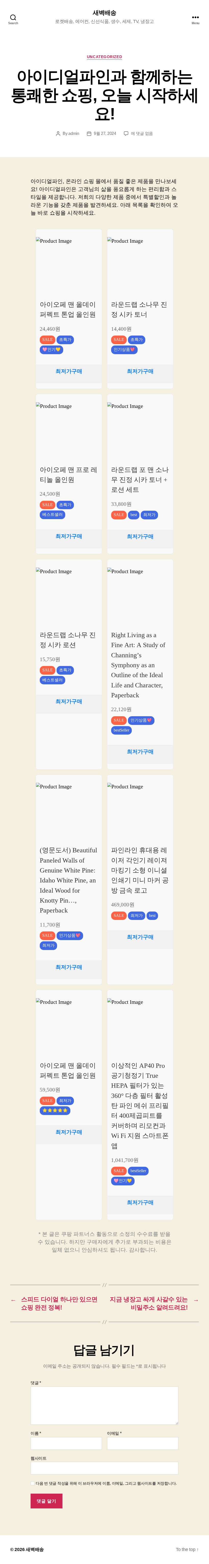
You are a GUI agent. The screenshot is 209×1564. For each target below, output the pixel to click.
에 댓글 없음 (142, 133)
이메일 (114, 1433)
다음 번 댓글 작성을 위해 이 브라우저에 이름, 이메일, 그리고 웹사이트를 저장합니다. (106, 1483)
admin (73, 133)
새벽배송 (104, 13)
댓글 (36, 1383)
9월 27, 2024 (105, 133)
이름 (36, 1433)
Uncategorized (104, 57)
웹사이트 (39, 1458)
